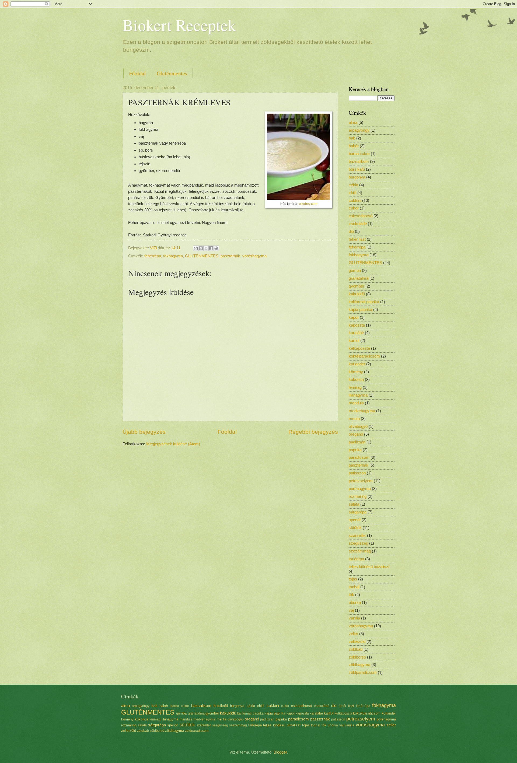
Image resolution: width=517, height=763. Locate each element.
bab (352, 138)
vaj (351, 610)
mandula (356, 403)
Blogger (280, 752)
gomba (355, 270)
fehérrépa (152, 256)
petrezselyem (361, 481)
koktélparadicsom (364, 356)
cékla (353, 185)
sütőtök (355, 528)
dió (351, 231)
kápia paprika (360, 309)
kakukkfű (357, 294)
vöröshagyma (254, 256)
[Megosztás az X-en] (206, 248)
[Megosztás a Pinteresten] (216, 248)
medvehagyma (362, 411)
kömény (356, 372)
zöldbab (355, 649)
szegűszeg (358, 543)
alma (353, 122)
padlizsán (357, 442)
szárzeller (357, 535)
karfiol (354, 340)
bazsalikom (359, 161)
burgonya (357, 177)
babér (354, 146)
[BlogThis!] (201, 248)
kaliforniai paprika (364, 302)
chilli (352, 193)
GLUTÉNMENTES (201, 256)
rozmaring (357, 496)
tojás (353, 579)
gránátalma (358, 278)
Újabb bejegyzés (144, 432)
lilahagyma (358, 395)
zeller (353, 634)
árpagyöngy (359, 130)
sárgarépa (357, 512)
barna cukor (359, 154)
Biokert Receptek (179, 25)
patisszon (357, 473)
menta (354, 418)
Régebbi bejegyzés (313, 432)
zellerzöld (357, 641)
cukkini (355, 200)
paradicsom (359, 457)
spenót (355, 520)
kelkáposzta (359, 348)
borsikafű (357, 169)
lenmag (355, 387)
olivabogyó (358, 426)
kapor (354, 317)
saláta (354, 504)
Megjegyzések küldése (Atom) (173, 444)
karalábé (356, 333)
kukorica (356, 379)
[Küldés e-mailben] (195, 248)
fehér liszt (357, 239)
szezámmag (360, 551)
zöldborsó (357, 657)
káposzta (357, 325)
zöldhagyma (359, 665)
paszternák (230, 256)
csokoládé (358, 224)
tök (351, 595)
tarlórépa (356, 559)
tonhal (354, 587)
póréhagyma (360, 488)
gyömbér (356, 286)
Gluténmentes (172, 73)
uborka (355, 602)
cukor (354, 208)
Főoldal (137, 73)
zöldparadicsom (363, 672)
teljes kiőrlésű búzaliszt (369, 567)
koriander (357, 364)
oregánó (356, 434)
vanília (354, 618)
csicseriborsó (360, 216)
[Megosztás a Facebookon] (211, 248)
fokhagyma (173, 256)
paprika (355, 450)
